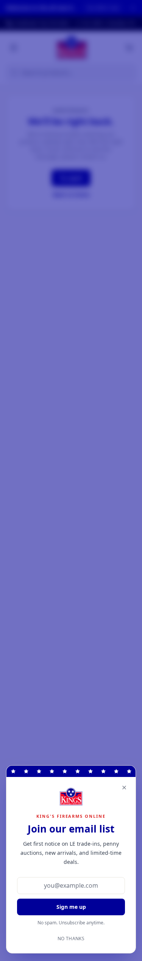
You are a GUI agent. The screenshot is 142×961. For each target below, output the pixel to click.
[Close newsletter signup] (124, 787)
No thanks (71, 939)
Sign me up (71, 906)
